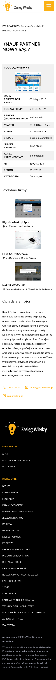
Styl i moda (9, 593)
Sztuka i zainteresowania (18, 600)
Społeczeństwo (12, 581)
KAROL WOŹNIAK (13, 285)
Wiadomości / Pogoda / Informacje (23, 612)
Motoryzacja (10, 530)
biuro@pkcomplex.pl (41, 137)
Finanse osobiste (12, 505)
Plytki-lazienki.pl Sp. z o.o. (18, 222)
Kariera (7, 524)
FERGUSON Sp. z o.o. (15, 254)
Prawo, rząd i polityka (16, 549)
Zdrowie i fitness (12, 618)
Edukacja (8, 499)
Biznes (6, 486)
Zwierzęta (8, 625)
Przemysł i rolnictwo (15, 555)
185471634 (36, 145)
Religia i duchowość (15, 568)
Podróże (7, 543)
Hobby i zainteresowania (17, 511)
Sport (5, 587)
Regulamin (8, 466)
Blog (5, 454)
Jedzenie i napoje (12, 517)
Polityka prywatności (16, 460)
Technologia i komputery (18, 606)
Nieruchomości (11, 536)
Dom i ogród (36, 176)
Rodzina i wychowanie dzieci (20, 574)
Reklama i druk (11, 562)
